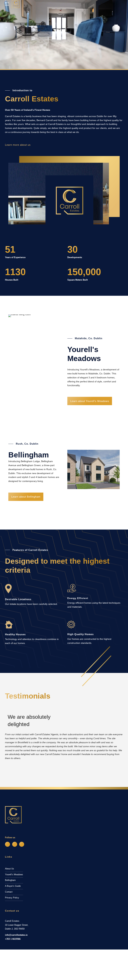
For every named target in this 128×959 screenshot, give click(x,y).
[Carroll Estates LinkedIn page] (21, 844)
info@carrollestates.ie (16, 935)
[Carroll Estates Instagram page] (14, 844)
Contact (8, 892)
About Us (9, 869)
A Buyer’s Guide (13, 886)
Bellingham (10, 880)
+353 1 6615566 (12, 939)
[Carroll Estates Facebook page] (7, 844)
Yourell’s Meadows (14, 874)
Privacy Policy (12, 898)
